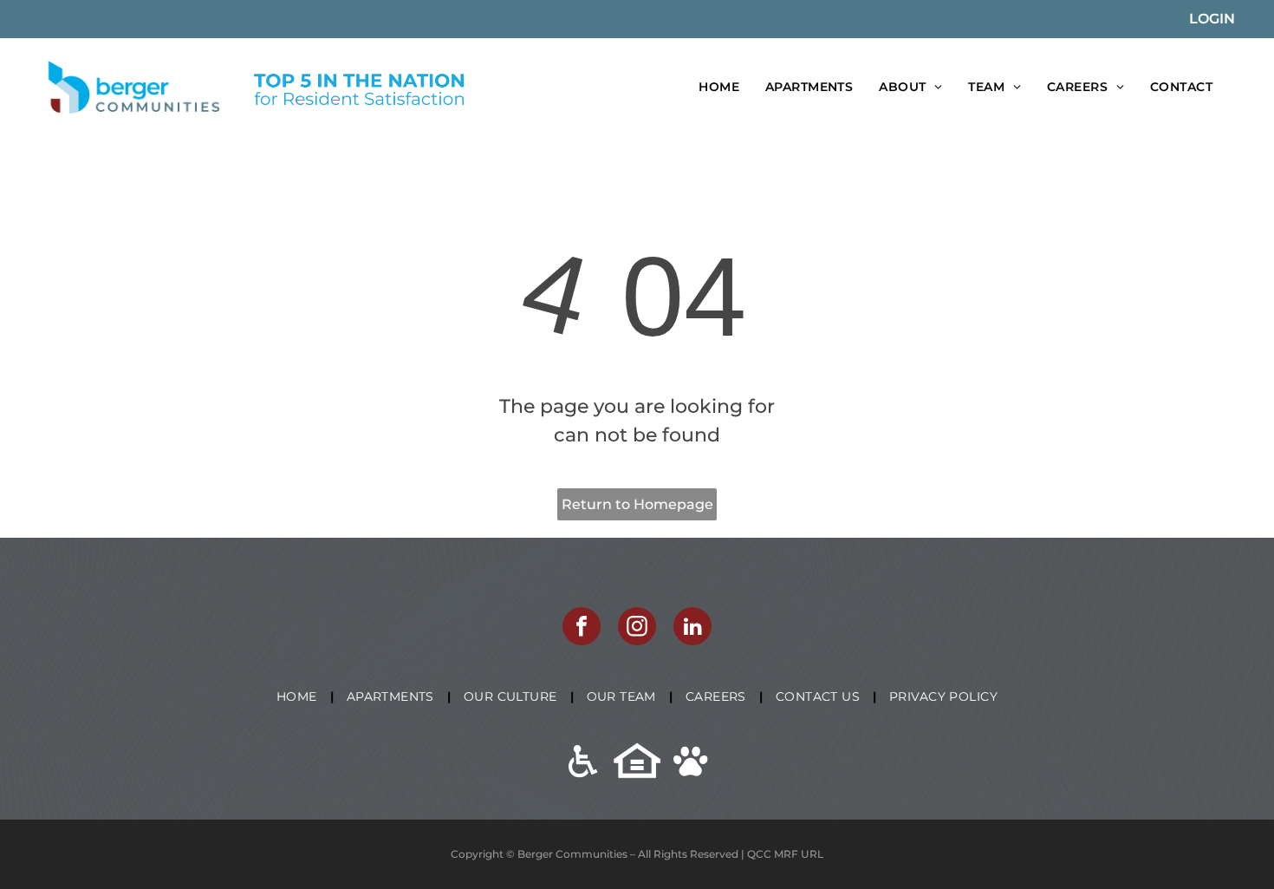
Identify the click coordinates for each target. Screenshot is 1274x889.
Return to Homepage (637, 504)
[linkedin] (692, 628)
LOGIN (1212, 18)
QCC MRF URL (785, 853)
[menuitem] (719, 87)
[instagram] (637, 628)
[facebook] (581, 628)
